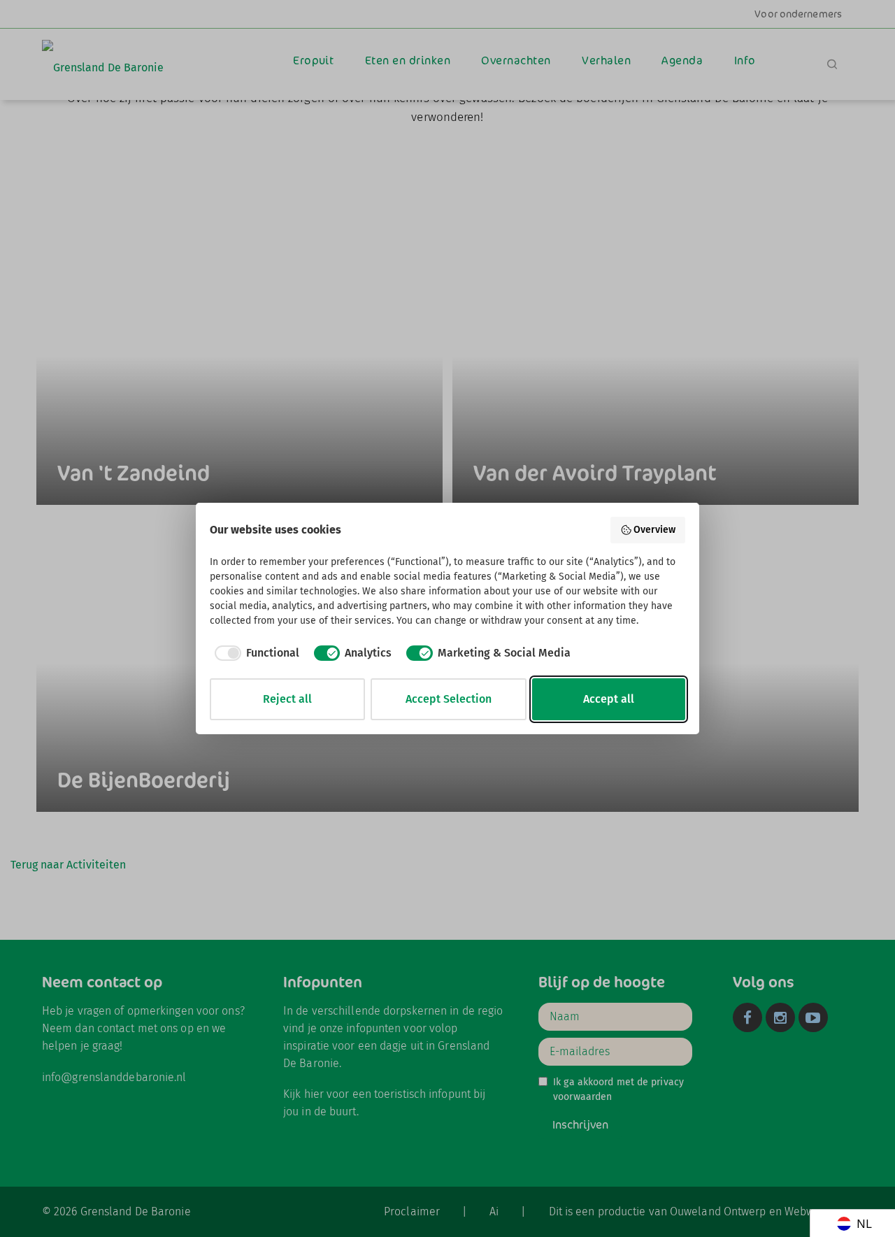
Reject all (287, 699)
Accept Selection (449, 699)
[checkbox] (254, 653)
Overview (654, 530)
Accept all (608, 699)
